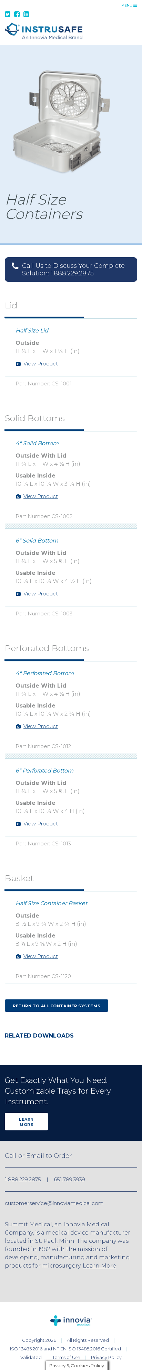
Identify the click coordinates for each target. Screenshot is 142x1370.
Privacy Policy (106, 1357)
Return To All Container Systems (56, 1006)
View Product (40, 363)
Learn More (26, 1122)
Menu (127, 5)
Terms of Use (66, 1357)
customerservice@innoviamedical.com (54, 1203)
